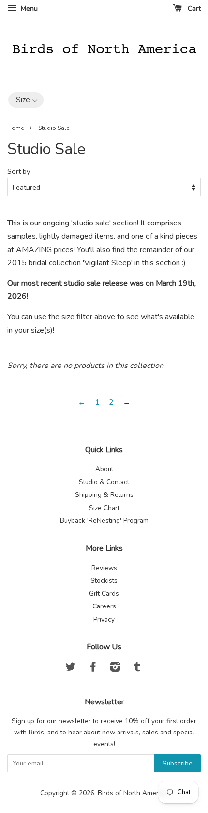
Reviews (104, 568)
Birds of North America (132, 792)
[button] (25, 100)
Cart (193, 8)
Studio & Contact (104, 482)
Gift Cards (104, 593)
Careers (104, 606)
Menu (28, 8)
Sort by (18, 171)
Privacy (104, 619)
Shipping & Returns (104, 494)
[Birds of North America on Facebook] (93, 668)
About (104, 469)
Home (15, 128)
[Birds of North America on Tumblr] (137, 668)
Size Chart (104, 507)
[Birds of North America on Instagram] (115, 668)
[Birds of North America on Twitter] (70, 668)
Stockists (104, 580)
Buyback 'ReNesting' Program (104, 520)
